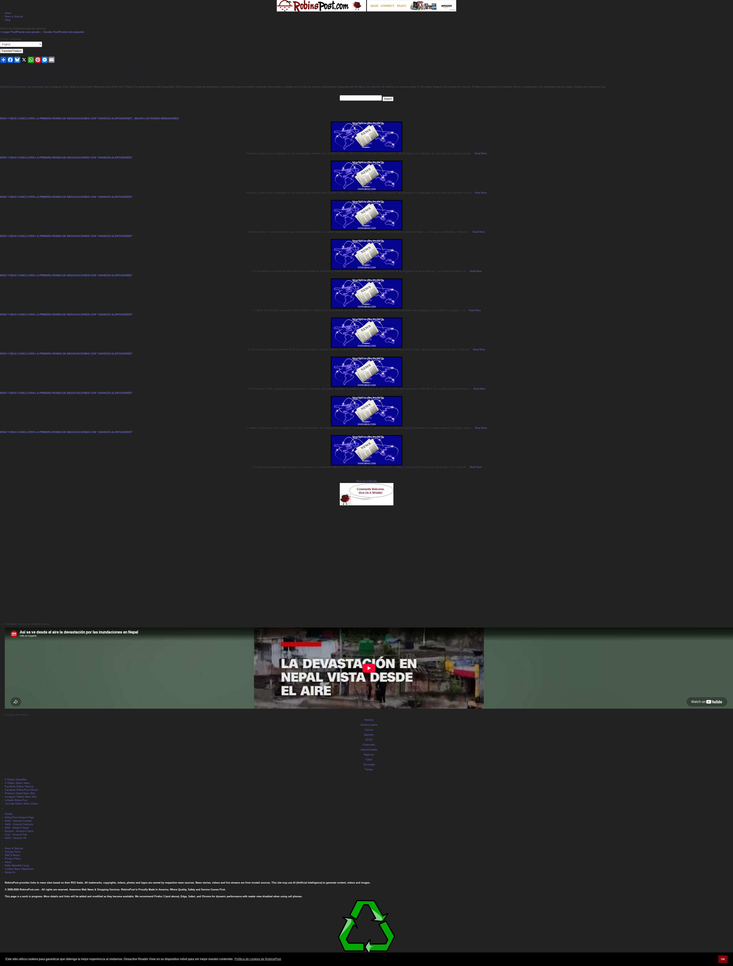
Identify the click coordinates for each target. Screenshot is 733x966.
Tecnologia (369, 764)
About (8, 862)
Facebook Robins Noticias (19, 786)
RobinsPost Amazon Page (19, 817)
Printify (9, 814)
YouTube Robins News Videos (21, 803)
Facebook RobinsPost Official (21, 789)
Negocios (369, 754)
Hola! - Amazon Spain (17, 827)
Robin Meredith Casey (17, 865)
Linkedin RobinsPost (16, 800)
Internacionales (369, 749)
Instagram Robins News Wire (21, 796)
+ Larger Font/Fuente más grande (20, 32)
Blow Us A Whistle (366, 481)
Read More (480, 153)
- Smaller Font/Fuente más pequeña (63, 32)
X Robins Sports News (17, 783)
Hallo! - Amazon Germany (19, 824)
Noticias (368, 719)
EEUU (369, 739)
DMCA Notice (12, 855)
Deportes (369, 734)
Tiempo (369, 769)
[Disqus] (366, 563)
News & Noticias (14, 16)
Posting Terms (13, 851)
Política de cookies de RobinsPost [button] (258, 959)
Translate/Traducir (12, 50)
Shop (7, 20)
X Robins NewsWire (16, 779)
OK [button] (723, 959)
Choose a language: (11, 38)
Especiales (369, 744)
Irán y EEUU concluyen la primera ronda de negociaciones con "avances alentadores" (66, 157)
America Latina (369, 724)
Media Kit (10, 872)
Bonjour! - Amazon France (19, 831)
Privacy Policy (13, 858)
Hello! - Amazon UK (16, 838)
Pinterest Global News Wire (20, 793)
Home (8, 13)
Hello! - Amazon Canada (18, 820)
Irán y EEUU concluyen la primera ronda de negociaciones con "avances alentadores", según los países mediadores (89, 118)
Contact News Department (19, 868)
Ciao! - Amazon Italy (16, 834)
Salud (369, 759)
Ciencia (369, 729)
